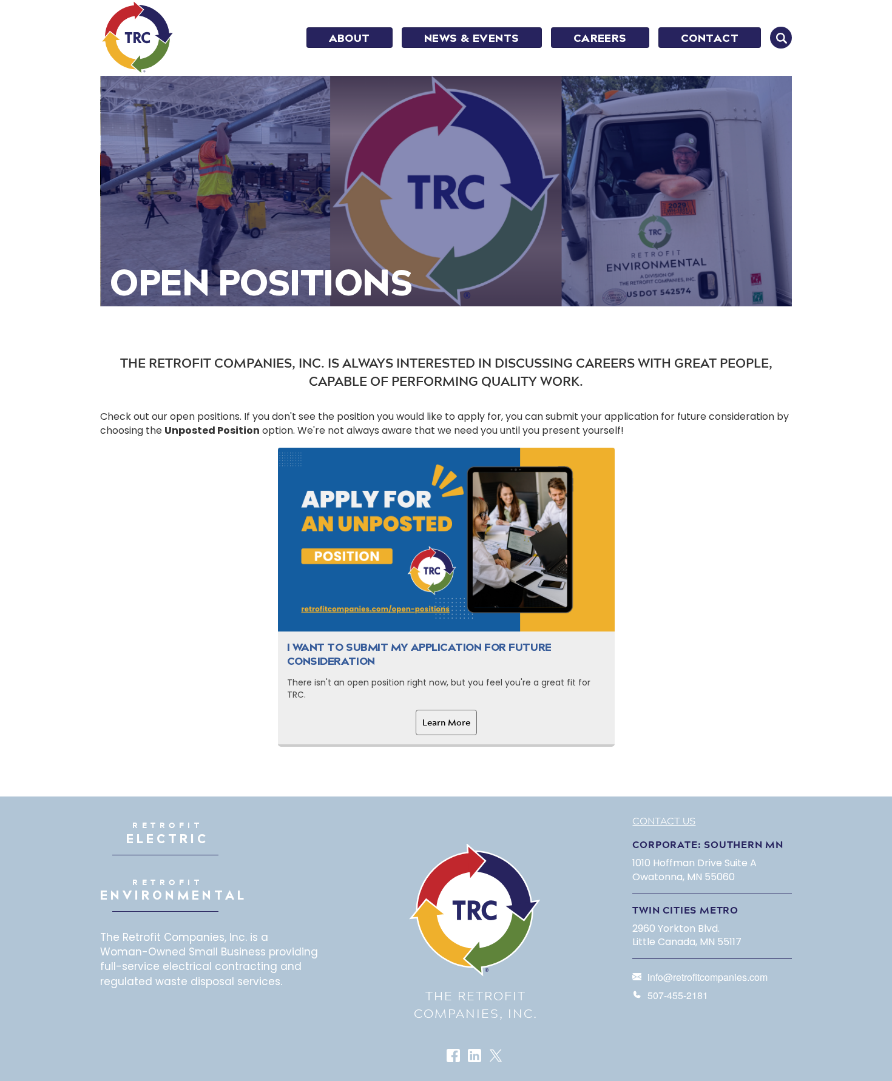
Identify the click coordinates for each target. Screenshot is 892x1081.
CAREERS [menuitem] (600, 38)
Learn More (446, 722)
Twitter (496, 1056)
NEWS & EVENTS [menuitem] (471, 38)
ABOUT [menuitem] (349, 38)
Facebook (454, 1056)
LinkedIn (475, 1056)
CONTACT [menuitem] (709, 38)
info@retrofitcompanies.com (707, 977)
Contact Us (663, 820)
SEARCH (781, 38)
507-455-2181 (677, 995)
